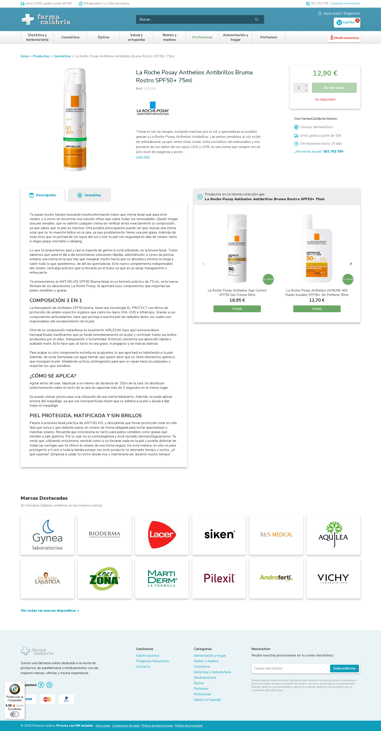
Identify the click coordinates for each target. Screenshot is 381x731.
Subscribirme (344, 668)
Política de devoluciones (157, 726)
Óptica (103, 37)
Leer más (142, 157)
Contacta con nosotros (345, 4)
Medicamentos (346, 38)
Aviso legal (102, 726)
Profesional (202, 37)
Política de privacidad (189, 726)
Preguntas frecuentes (152, 661)
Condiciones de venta (126, 726)
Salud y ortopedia (136, 37)
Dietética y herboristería (37, 37)
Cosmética (70, 37)
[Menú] (22, 684)
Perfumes (268, 37)
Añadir (237, 308)
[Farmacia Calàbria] (46, 19)
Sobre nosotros (147, 655)
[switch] (14, 714)
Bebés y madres (169, 37)
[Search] (256, 19)
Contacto (143, 666)
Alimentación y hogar (235, 37)
